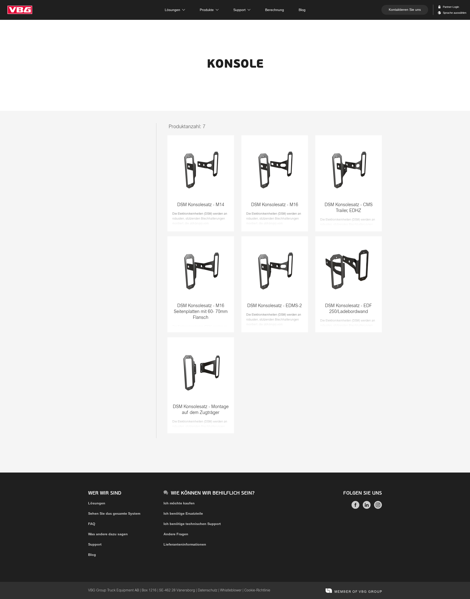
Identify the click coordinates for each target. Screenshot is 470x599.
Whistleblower (231, 590)
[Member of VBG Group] (354, 590)
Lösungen (96, 503)
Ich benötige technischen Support (192, 524)
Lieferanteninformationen (185, 544)
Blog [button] (302, 10)
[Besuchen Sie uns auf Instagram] (378, 508)
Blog (92, 555)
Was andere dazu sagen (108, 534)
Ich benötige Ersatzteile (183, 513)
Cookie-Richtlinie (257, 590)
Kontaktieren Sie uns (405, 10)
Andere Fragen (176, 534)
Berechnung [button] (274, 10)
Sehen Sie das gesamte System (114, 513)
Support (95, 544)
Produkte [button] (207, 10)
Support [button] (239, 10)
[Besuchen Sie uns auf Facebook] (355, 508)
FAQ (91, 524)
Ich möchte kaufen (179, 503)
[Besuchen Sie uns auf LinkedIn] (367, 508)
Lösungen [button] (172, 10)
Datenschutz (207, 590)
